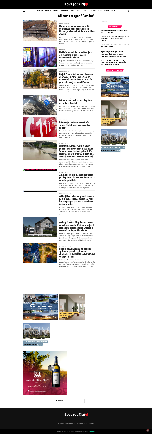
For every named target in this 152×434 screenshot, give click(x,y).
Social (72, 11)
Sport (100, 11)
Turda (113, 11)
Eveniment (40, 11)
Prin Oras (48, 11)
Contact (91, 423)
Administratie (64, 11)
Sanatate (55, 11)
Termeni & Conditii (82, 423)
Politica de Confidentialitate (66, 423)
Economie (93, 11)
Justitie (79, 11)
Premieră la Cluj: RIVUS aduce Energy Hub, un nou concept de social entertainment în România (115, 38)
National (106, 11)
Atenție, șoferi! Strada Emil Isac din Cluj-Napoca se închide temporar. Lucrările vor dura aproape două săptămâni (113, 62)
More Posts (59, 400)
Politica (85, 11)
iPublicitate (92, 431)
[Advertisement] (59, 279)
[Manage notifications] (147, 430)
